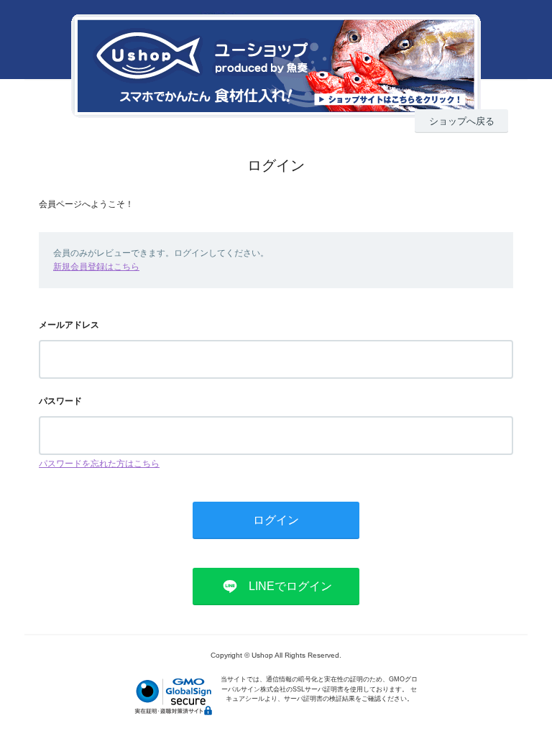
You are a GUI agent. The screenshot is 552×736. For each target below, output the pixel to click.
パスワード (60, 401)
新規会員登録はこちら (96, 267)
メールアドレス (69, 325)
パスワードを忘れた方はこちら (99, 464)
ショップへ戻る (461, 121)
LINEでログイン (290, 586)
